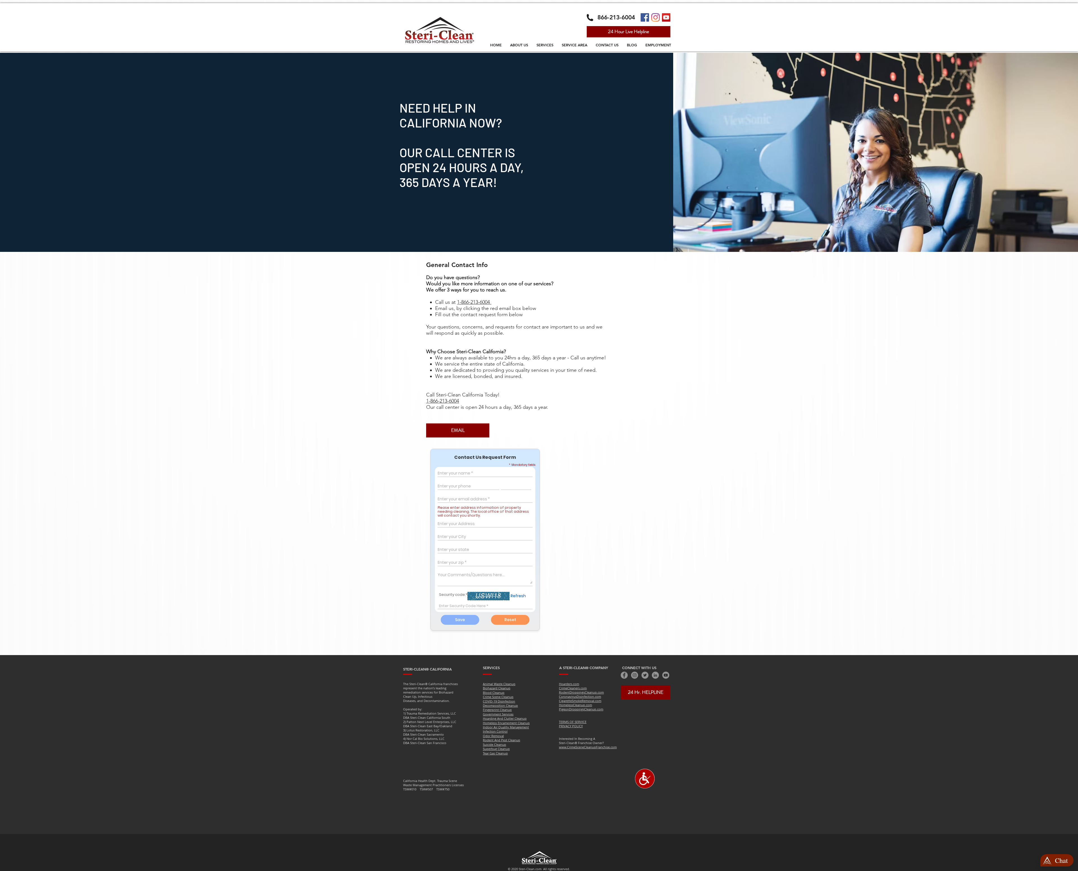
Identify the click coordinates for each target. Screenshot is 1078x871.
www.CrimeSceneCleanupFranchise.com (588, 747)
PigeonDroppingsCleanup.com (581, 709)
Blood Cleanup (493, 692)
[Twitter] (644, 675)
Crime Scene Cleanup (498, 697)
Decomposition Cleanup (500, 705)
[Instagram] (655, 17)
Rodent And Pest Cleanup (501, 740)
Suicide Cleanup (494, 744)
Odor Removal (493, 736)
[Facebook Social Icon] (645, 17)
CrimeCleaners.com (573, 688)
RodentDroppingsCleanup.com (581, 692)
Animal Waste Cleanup (499, 684)
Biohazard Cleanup (496, 688)
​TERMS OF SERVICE (572, 722)
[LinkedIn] (655, 675)
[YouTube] (665, 675)
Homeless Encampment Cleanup (506, 723)
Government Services (498, 714)
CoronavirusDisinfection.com (580, 696)
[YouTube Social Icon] (666, 17)
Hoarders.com (569, 684)
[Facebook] (624, 675)
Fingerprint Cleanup (497, 710)
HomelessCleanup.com (575, 705)
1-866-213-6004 (474, 302)
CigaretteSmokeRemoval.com (580, 701)
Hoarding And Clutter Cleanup (505, 718)
